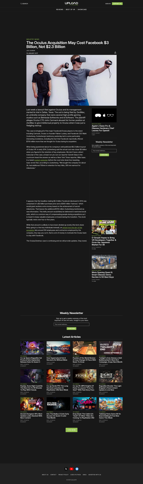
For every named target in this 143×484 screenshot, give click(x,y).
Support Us (117, 3)
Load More (71, 430)
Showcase (82, 9)
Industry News (32, 39)
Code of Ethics (75, 474)
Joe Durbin (30, 50)
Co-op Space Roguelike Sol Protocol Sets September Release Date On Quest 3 (31, 360)
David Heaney (96, 133)
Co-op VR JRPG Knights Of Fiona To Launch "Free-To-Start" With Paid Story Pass (83, 388)
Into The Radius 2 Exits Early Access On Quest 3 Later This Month (58, 416)
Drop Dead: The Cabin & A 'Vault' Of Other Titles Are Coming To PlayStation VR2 (83, 416)
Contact (53, 474)
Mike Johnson (24, 364)
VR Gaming (23, 356)
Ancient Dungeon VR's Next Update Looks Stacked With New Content (31, 416)
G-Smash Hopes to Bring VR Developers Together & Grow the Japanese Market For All (104, 241)
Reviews (59, 9)
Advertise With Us (94, 474)
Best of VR (70, 9)
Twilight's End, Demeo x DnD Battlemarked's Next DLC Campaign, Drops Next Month (110, 360)
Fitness (49, 356)
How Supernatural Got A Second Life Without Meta (57, 359)
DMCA (84, 474)
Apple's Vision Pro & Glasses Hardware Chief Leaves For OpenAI (103, 128)
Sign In (108, 3)
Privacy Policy (64, 474)
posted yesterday (41, 160)
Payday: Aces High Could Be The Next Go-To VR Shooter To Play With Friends (31, 388)
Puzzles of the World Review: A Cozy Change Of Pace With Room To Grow (84, 360)
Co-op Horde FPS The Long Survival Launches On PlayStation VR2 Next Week (57, 388)
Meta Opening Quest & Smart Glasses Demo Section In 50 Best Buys (103, 274)
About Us (45, 474)
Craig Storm (51, 362)
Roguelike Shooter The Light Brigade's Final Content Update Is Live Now (110, 388)
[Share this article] (115, 52)
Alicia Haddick (96, 247)
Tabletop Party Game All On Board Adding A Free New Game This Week (110, 416)
